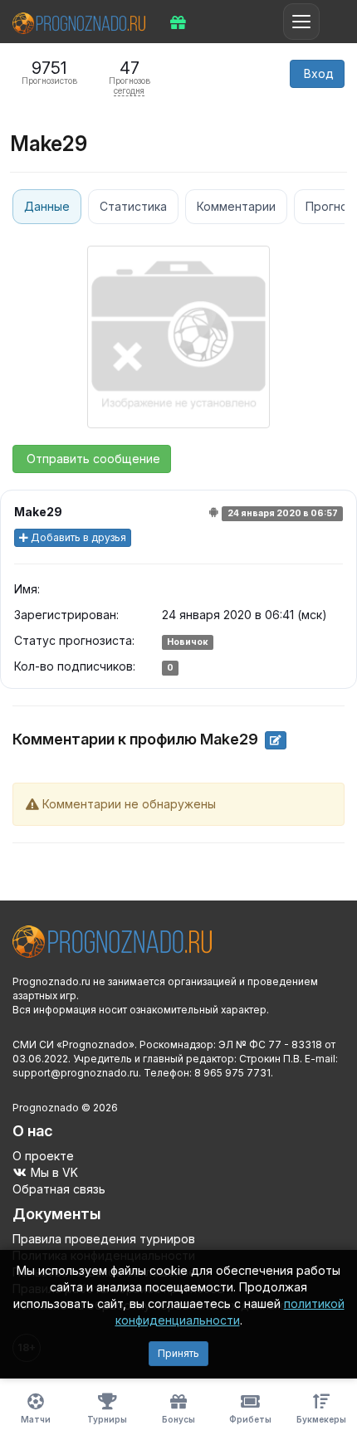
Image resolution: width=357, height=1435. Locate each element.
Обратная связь (58, 1189)
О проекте (43, 1156)
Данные (47, 206)
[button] (317, 74)
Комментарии (236, 206)
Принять (178, 1353)
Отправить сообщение (91, 458)
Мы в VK (52, 1172)
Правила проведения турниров (103, 1239)
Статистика (133, 206)
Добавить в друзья (77, 537)
